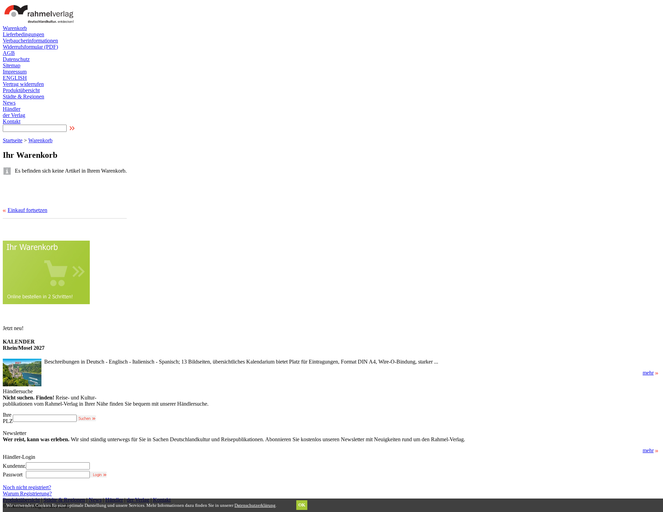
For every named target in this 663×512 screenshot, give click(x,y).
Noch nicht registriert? (27, 487)
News (9, 103)
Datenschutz (16, 59)
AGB (9, 53)
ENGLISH (15, 78)
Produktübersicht (21, 90)
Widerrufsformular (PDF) (30, 47)
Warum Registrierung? (27, 493)
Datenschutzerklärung (255, 505)
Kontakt (11, 121)
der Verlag (14, 115)
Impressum (15, 72)
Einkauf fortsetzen (27, 210)
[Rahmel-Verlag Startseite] (41, 23)
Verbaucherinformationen (30, 41)
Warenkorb (15, 28)
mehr (648, 373)
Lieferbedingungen (23, 34)
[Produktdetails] (22, 384)
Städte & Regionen (23, 96)
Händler (11, 109)
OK (301, 505)
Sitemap (11, 65)
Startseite (12, 140)
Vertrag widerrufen (23, 84)
